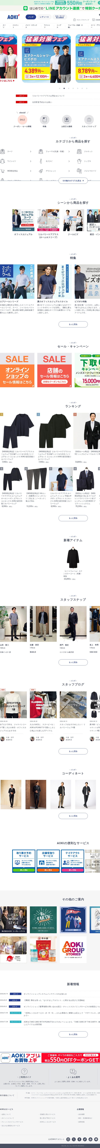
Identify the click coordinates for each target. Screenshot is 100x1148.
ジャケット (16, 26)
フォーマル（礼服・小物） (75, 26)
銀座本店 (9, 740)
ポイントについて (8, 1118)
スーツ (4, 26)
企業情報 (80, 1109)
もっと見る (73, 324)
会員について (6, 1114)
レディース (44, 17)
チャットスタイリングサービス (12, 1122)
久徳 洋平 (10, 737)
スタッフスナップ (83, 20)
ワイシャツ (47, 26)
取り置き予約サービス (47, 1118)
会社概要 (81, 1114)
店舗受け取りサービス (47, 1114)
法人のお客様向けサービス (11, 1126)
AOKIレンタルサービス (48, 1122)
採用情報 (81, 1122)
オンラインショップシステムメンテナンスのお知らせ (45, 994)
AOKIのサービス (6, 1109)
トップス (59, 26)
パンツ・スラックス (31, 26)
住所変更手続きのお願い (42, 102)
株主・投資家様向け (85, 1118)
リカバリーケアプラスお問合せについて (48, 96)
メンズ (31, 17)
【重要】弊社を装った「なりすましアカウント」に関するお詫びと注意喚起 (54, 1000)
